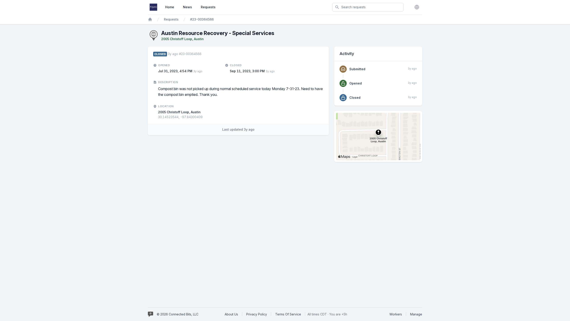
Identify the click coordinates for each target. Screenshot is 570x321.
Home (169, 7)
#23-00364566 (202, 19)
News (187, 7)
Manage (416, 314)
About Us (231, 314)
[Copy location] (205, 117)
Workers (395, 314)
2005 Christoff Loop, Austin (182, 39)
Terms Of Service (288, 314)
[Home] (150, 19)
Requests (208, 7)
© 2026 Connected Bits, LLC (177, 314)
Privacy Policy (256, 314)
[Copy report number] (203, 54)
